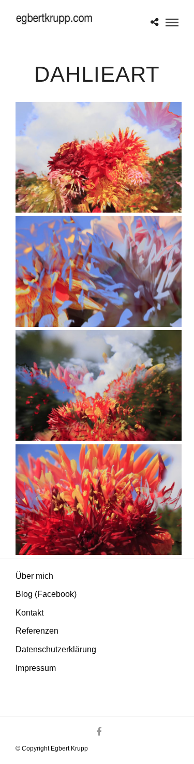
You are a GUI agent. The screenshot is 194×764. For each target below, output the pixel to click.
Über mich (34, 576)
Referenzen (37, 630)
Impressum (36, 668)
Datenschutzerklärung (56, 649)
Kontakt (29, 612)
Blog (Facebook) (46, 594)
